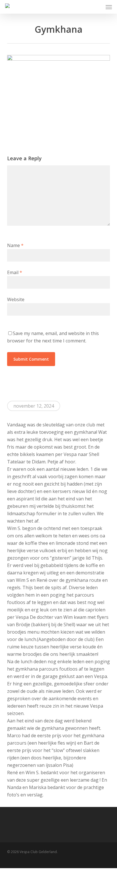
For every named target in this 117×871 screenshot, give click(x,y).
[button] (109, 7)
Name (15, 245)
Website (15, 299)
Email (14, 272)
